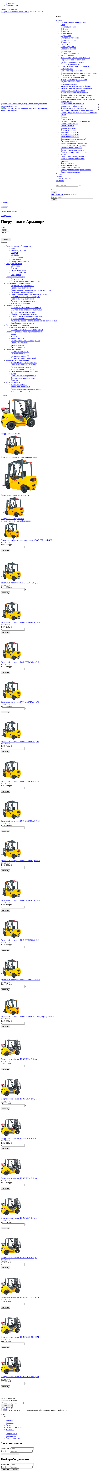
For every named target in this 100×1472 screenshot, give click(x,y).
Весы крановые (67, 55)
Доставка (10, 1423)
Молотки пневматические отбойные (76, 86)
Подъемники (66, 36)
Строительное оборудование (72, 106)
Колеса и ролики (68, 163)
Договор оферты (13, 1438)
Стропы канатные (68, 128)
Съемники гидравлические (72, 71)
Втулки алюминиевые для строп (74, 152)
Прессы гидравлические (71, 64)
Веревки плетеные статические (74, 143)
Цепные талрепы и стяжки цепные (75, 121)
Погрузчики (66, 51)
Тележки (64, 44)
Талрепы (64, 161)
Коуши (63, 154)
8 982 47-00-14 (23, 12)
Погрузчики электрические (12, 519)
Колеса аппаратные (69, 165)
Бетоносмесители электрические (74, 108)
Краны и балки (67, 33)
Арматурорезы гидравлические (74, 80)
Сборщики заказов (68, 49)
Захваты (64, 117)
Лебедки (64, 29)
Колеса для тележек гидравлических (76, 170)
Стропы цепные (67, 126)
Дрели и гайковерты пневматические (76, 95)
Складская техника (68, 40)
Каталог (9, 1421)
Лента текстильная (68, 130)
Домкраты (65, 31)
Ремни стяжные (67, 119)
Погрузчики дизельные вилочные (15, 495)
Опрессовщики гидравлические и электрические (31, 290)
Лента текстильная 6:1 (70, 134)
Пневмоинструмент (69, 84)
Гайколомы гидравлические (72, 77)
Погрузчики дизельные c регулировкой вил (19, 457)
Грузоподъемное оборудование (73, 22)
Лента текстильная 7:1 (70, 137)
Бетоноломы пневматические (73, 91)
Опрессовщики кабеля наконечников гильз (78, 73)
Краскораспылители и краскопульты (76, 97)
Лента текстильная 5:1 (70, 132)
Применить (6, 239)
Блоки (63, 115)
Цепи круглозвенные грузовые (73, 145)
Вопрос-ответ (11, 1434)
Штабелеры (65, 42)
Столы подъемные (68, 47)
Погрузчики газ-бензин (10, 433)
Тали (63, 25)
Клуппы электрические (70, 82)
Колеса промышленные (70, 172)
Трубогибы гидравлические (72, 62)
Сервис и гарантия (13, 1427)
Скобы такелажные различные (73, 156)
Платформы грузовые (70, 38)
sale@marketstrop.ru (9, 12)
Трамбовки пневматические (72, 104)
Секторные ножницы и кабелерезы (75, 75)
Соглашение (11, 1436)
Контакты (10, 1430)
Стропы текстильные (69, 124)
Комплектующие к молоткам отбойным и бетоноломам (34, 321)
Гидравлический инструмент (73, 60)
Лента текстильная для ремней (73, 139)
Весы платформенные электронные (75, 58)
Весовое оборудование (70, 53)
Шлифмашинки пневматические (74, 93)
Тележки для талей (68, 27)
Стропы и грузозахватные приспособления (79, 113)
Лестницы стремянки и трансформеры (77, 110)
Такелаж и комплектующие (72, 141)
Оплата (9, 1425)
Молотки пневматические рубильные (76, 88)
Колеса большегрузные (70, 167)
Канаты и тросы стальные (71, 148)
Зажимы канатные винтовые (73, 159)
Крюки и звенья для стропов (72, 150)
